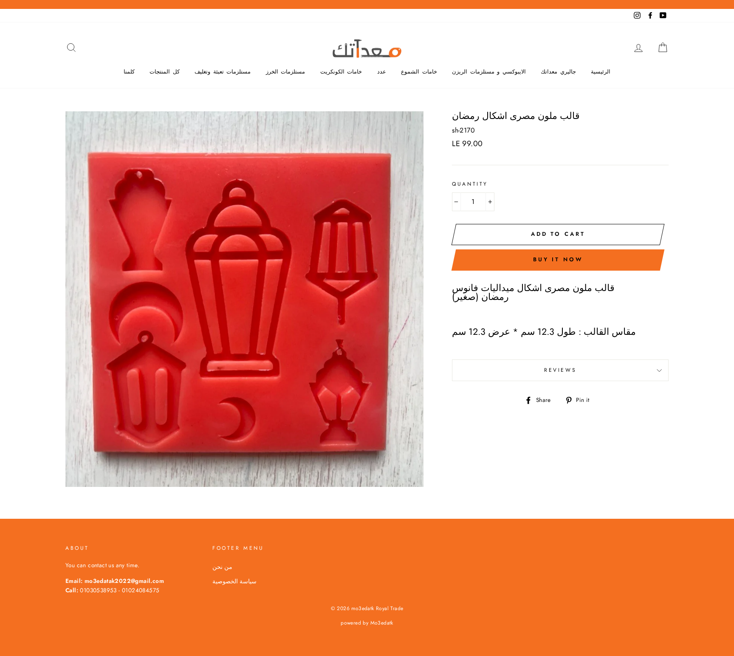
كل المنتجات (165, 72)
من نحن (222, 567)
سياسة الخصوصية (234, 581)
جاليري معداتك (558, 72)
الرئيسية (600, 72)
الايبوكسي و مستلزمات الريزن (489, 72)
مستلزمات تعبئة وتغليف (223, 72)
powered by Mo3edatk (367, 623)
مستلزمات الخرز (285, 72)
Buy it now (558, 259)
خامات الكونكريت (341, 72)
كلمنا (129, 72)
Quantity (470, 184)
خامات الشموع (419, 72)
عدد (381, 72)
